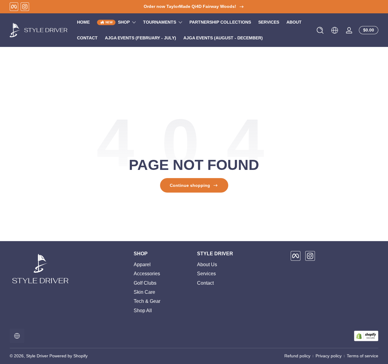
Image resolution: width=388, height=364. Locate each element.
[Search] (320, 30)
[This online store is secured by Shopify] (366, 336)
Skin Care (144, 292)
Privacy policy (329, 355)
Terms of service (362, 355)
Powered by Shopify (68, 355)
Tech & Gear (147, 301)
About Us (207, 264)
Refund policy (297, 355)
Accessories (147, 273)
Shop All (143, 310)
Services (206, 273)
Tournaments (159, 22)
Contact (205, 283)
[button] (320, 30)
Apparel (142, 264)
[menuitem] (162, 264)
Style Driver (37, 355)
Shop (124, 22)
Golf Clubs (145, 283)
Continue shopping (190, 185)
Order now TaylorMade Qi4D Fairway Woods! (190, 6)
